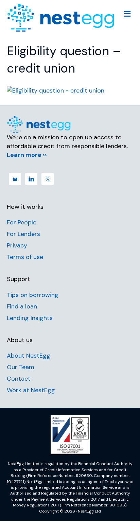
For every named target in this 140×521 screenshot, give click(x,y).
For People (21, 222)
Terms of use (25, 257)
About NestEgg (28, 356)
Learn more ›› (27, 155)
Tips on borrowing (32, 295)
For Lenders (23, 234)
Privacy (17, 245)
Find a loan (22, 306)
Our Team (20, 367)
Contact (19, 379)
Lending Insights (30, 318)
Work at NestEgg (31, 390)
